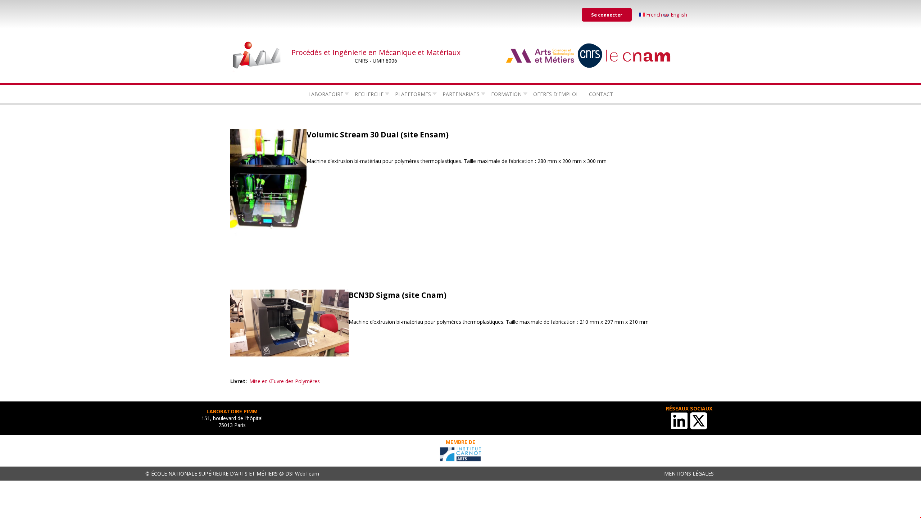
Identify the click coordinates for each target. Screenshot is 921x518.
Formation (506, 94)
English (678, 14)
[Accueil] (257, 56)
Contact (601, 94)
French (654, 14)
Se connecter (606, 15)
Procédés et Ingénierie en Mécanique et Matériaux (375, 52)
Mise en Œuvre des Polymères (284, 381)
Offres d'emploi (555, 94)
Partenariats (461, 94)
